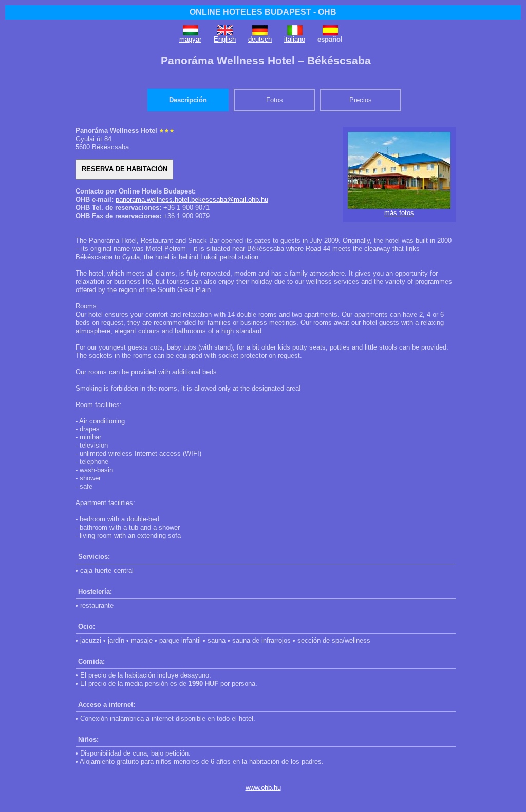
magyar (190, 39)
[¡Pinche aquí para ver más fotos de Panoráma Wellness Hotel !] (399, 206)
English (225, 39)
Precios (360, 100)
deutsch (260, 39)
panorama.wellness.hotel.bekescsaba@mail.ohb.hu (192, 199)
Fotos (274, 100)
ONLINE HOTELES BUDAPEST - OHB (263, 12)
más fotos (399, 213)
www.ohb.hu (263, 787)
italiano (294, 39)
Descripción (188, 100)
